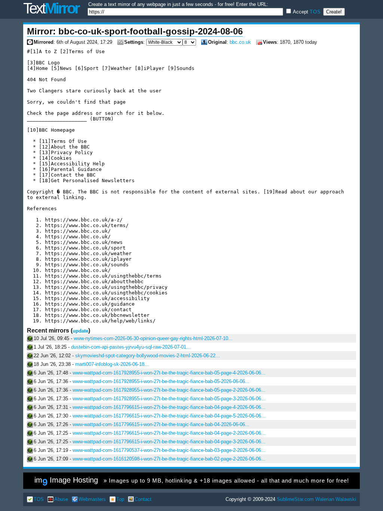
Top (120, 499)
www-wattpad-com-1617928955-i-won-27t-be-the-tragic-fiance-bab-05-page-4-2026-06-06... (169, 373)
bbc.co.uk (240, 42)
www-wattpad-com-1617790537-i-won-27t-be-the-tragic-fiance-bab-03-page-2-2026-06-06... (169, 450)
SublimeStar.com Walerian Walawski (316, 499)
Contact (143, 499)
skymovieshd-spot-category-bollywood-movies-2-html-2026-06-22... (147, 355)
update (80, 331)
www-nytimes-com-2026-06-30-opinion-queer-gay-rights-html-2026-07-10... (153, 338)
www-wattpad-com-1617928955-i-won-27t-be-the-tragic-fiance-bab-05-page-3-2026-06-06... (169, 398)
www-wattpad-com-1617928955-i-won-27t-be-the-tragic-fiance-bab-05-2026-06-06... (161, 381)
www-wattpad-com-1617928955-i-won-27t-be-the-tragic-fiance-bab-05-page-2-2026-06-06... (169, 390)
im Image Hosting (191, 482)
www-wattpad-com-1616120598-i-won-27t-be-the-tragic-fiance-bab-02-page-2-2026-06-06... (169, 459)
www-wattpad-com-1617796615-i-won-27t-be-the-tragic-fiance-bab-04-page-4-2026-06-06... (169, 407)
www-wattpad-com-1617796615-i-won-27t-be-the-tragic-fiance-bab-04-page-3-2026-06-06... (169, 441)
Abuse (61, 499)
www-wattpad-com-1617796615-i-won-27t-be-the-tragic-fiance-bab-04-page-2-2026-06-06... (169, 433)
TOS (315, 12)
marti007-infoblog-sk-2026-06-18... (112, 364)
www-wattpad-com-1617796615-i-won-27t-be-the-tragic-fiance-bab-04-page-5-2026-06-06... (169, 416)
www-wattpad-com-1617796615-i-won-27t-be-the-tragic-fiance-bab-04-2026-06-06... (161, 424)
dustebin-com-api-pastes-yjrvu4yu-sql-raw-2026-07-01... (131, 347)
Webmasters (92, 499)
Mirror (51, 8)
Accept (306, 12)
